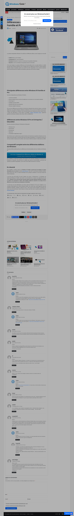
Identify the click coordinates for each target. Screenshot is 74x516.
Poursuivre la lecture (37, 23)
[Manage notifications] (71, 513)
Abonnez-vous (47, 20)
